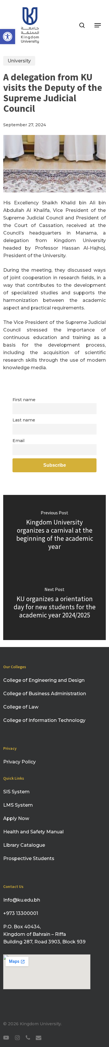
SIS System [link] (16, 791)
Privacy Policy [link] (20, 762)
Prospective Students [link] (28, 858)
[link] (7, 36)
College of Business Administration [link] (44, 693)
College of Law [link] (20, 707)
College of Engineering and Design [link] (44, 680)
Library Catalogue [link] (24, 845)
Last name (23, 420)
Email (18, 440)
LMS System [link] (18, 805)
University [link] (19, 61)
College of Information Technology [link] (44, 720)
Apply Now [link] (16, 818)
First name (23, 399)
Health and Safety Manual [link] (33, 832)
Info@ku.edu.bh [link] (21, 900)
